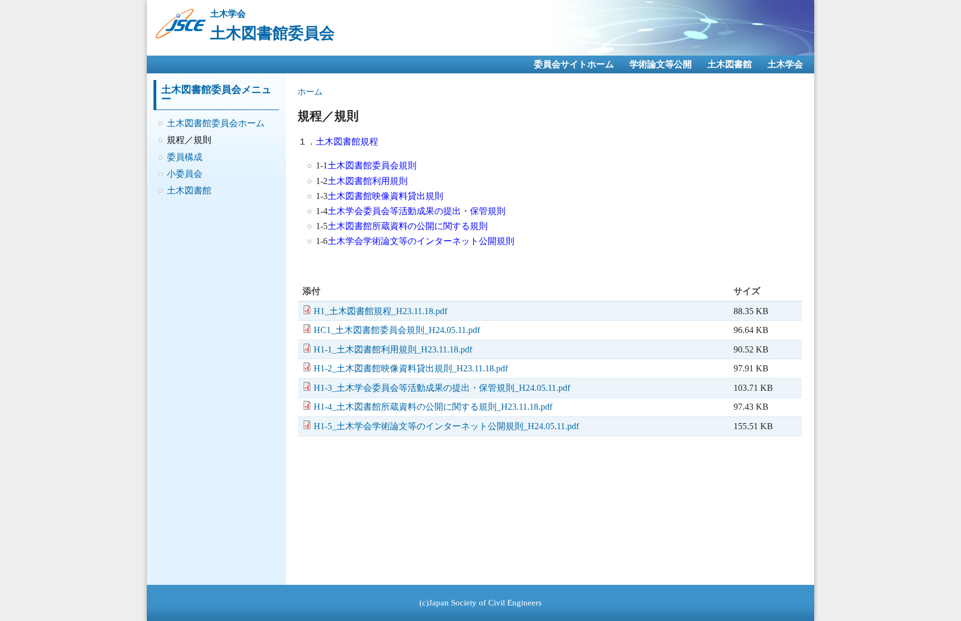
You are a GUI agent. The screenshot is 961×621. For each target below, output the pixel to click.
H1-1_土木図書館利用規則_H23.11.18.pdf (393, 349)
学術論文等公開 (661, 64)
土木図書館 (729, 64)
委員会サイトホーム (574, 64)
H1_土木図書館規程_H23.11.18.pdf (380, 311)
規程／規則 (189, 140)
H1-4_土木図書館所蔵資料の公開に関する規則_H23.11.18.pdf (433, 406)
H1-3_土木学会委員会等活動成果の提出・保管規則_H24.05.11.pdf (442, 388)
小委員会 (184, 173)
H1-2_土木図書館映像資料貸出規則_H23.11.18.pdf (411, 368)
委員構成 (184, 157)
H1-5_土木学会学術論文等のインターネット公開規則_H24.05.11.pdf (446, 426)
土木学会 (785, 64)
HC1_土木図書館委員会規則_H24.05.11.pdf (397, 330)
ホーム (310, 91)
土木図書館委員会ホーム (216, 123)
